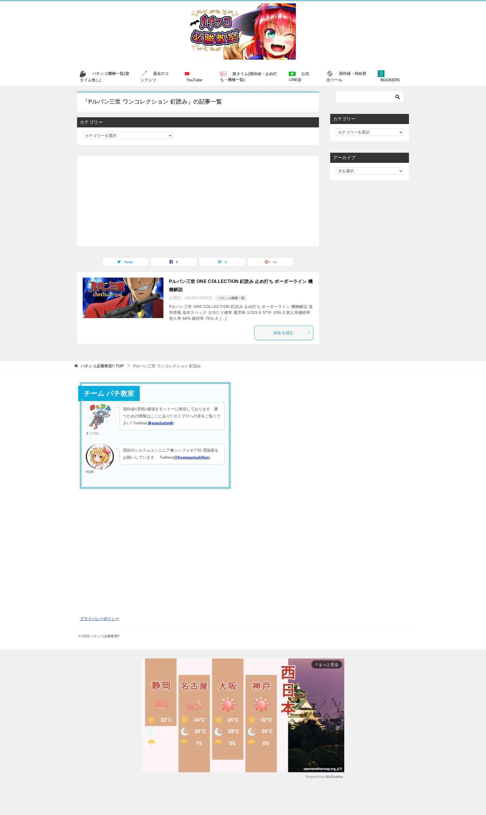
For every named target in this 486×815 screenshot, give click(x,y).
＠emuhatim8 (160, 423)
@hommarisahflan (191, 457)
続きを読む (284, 332)
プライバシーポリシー (99, 618)
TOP (102, 366)
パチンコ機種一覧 (231, 298)
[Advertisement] (198, 201)
